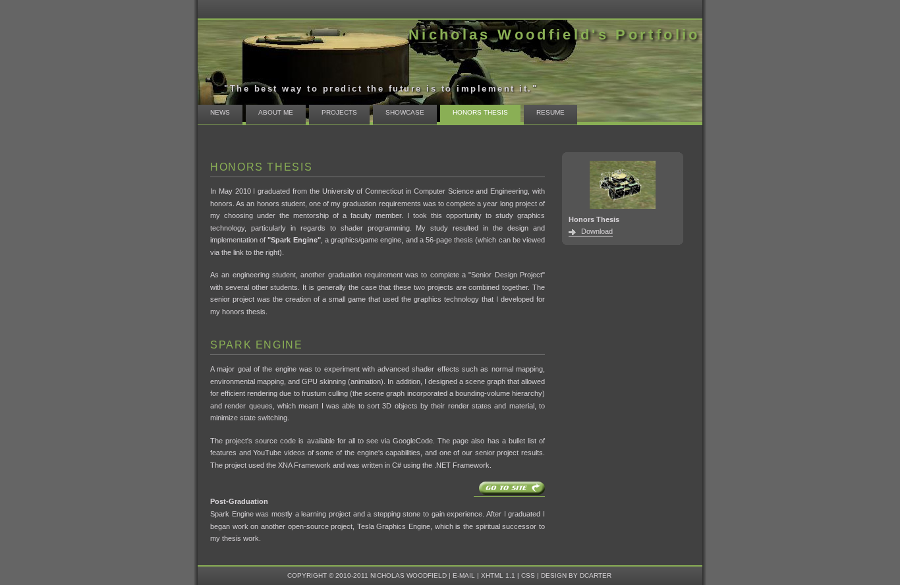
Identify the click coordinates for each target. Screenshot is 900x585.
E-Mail (464, 575)
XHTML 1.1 (498, 575)
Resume (550, 112)
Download (597, 231)
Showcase (404, 112)
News (220, 112)
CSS (528, 575)
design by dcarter (576, 575)
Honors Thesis (480, 112)
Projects (339, 112)
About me (275, 112)
